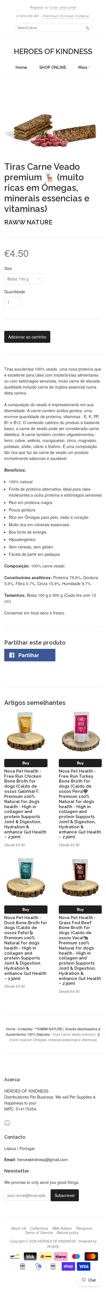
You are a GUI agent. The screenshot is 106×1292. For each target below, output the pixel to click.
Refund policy (68, 1233)
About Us (18, 1228)
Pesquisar (84, 1228)
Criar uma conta (63, 7)
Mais (83, 67)
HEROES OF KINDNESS (53, 51)
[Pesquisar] (87, 27)
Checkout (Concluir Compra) (65, 16)
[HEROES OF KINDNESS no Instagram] (7, 1122)
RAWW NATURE (28, 222)
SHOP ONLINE (52, 67)
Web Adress (62, 1228)
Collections (39, 1228)
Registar (37, 7)
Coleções (25, 1028)
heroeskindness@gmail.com (42, 1159)
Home (21, 67)
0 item (28, 16)
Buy (25, 762)
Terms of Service (39, 1233)
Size (8, 268)
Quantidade (14, 291)
